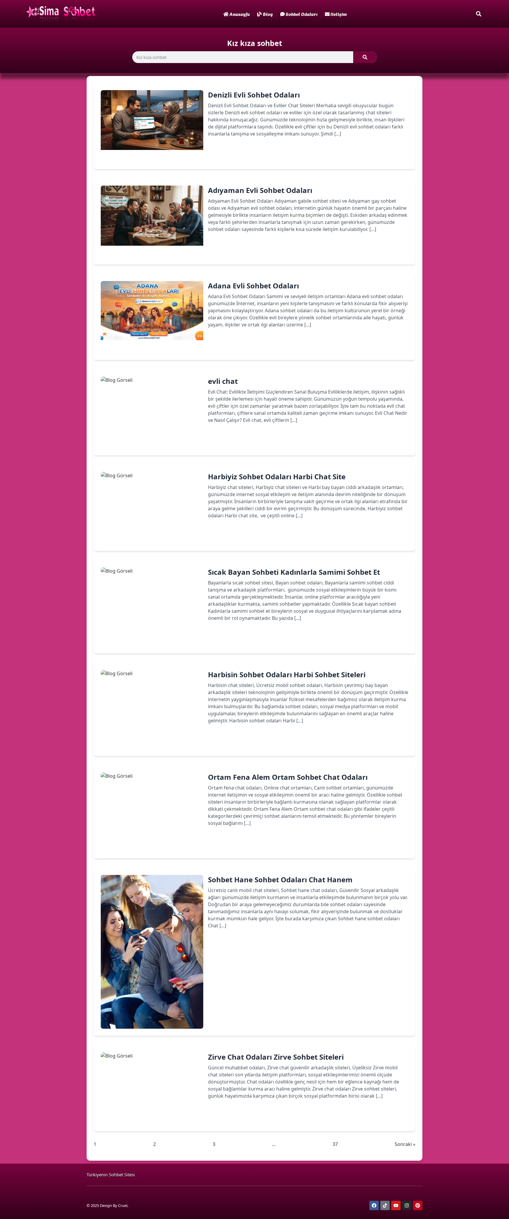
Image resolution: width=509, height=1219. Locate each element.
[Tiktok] (385, 1205)
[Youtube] (396, 1205)
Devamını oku (232, 154)
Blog (268, 13)
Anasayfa (239, 13)
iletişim (338, 13)
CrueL (123, 1205)
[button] (479, 14)
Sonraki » (405, 1144)
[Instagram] (407, 1205)
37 (335, 1144)
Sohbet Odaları (302, 13)
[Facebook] (374, 1205)
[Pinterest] (417, 1205)
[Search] (365, 57)
